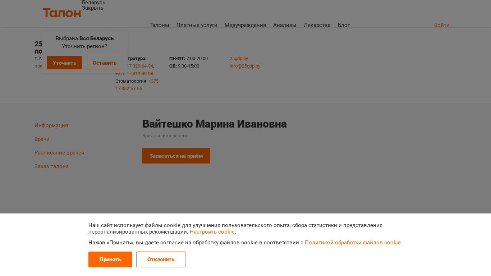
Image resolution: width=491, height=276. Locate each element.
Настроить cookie (212, 232)
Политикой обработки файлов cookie (353, 242)
